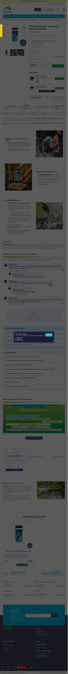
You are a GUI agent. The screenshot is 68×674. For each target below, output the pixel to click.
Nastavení (19, 339)
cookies (41, 335)
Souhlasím (48, 334)
